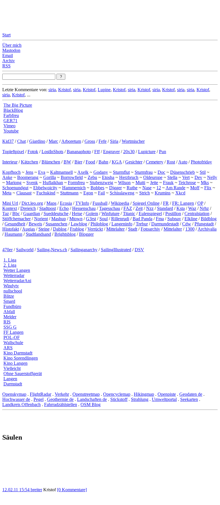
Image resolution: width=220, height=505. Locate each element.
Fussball (100, 203)
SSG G (10, 327)
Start (6, 34)
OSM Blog (90, 404)
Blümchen (51, 161)
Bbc (16, 213)
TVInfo (82, 203)
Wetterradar (13, 275)
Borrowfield (72, 177)
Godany (100, 172)
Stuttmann (69, 192)
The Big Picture (17, 105)
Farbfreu (11, 115)
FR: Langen (183, 203)
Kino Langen (15, 363)
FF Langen (13, 332)
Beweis (35, 223)
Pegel (39, 399)
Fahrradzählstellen (60, 404)
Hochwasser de (16, 399)
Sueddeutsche (56, 213)
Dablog (59, 229)
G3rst (91, 218)
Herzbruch (128, 177)
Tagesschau (109, 208)
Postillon (173, 213)
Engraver (111, 151)
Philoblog (99, 223)
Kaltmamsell (61, 172)
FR (166, 203)
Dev (198, 177)
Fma (160, 218)
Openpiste (167, 394)
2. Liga (9, 265)
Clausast (24, 192)
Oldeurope (152, 177)
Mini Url (10, 203)
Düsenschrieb (182, 172)
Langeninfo (121, 223)
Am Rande (175, 187)
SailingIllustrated (116, 249)
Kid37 (8, 141)
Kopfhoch (11, 172)
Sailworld (25, 249)
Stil (203, 172)
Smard (9, 301)
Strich (144, 192)
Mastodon (11, 50)
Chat (21, 141)
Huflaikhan (53, 182)
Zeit (139, 208)
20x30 (129, 151)
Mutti (140, 182)
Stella (172, 177)
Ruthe (132, 187)
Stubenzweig (101, 182)
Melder (9, 316)
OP (200, 203)
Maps (51, 203)
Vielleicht (12, 368)
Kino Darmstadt (17, 352)
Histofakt (10, 229)
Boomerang (27, 177)
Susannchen (56, 223)
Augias (28, 229)
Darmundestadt (165, 223)
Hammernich (74, 187)
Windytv (11, 285)
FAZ (127, 208)
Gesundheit (15, 223)
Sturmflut (121, 172)
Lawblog (79, 223)
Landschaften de (92, 399)
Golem (92, 213)
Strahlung (139, 399)
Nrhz (204, 208)
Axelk (83, 172)
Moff (194, 187)
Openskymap (14, 394)
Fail (101, 192)
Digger (115, 187)
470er (7, 249)
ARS (8, 347)
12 (158, 187)
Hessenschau (84, 208)
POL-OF (11, 337)
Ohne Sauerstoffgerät (22, 373)
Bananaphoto (79, 151)
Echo (64, 208)
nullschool (12, 290)
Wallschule (13, 342)
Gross (90, 141)
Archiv (8, 60)
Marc (53, 141)
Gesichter (133, 161)
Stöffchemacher (16, 218)
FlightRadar (40, 394)
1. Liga (9, 260)
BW (67, 161)
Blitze (8, 296)
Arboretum (71, 141)
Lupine (104, 89)
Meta (6, 192)
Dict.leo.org (32, 203)
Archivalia (207, 229)
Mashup (58, 218)
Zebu (92, 177)
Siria (114, 141)
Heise (77, 213)
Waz (192, 208)
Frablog (77, 229)
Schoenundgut (15, 187)
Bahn (103, 161)
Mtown (75, 218)
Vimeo (9, 125)
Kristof (64, 89)
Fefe (103, 141)
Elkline (190, 218)
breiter (36, 489)
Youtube (11, 130)
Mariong (13, 182)
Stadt (132, 229)
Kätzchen (29, 161)
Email (7, 55)
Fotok (33, 151)
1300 (190, 229)
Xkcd (180, 192)
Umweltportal (164, 399)
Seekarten (189, 399)
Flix (207, 187)
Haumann (13, 234)
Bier (78, 161)
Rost (171, 161)
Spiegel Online (146, 203)
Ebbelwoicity (45, 187)
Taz (5, 213)
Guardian (31, 213)
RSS (6, 65)
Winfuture (110, 213)
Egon (88, 192)
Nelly (212, 177)
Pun (162, 151)
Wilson (124, 182)
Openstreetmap (86, 394)
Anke (7, 177)
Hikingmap (144, 394)
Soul (103, 218)
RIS (7, 321)
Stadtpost (47, 208)
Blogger (86, 234)
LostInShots (52, 151)
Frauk (168, 182)
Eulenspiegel (150, 213)
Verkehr (62, 394)
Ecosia (66, 203)
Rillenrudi (120, 218)
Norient (41, 218)
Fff (97, 151)
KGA (117, 161)
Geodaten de (190, 394)
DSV (139, 249)
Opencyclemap (116, 394)
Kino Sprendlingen (20, 358)
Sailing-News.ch (52, 249)
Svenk (32, 182)
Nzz (150, 208)
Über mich (11, 45)
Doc (161, 172)
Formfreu (76, 182)
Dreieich (28, 208)
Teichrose (187, 182)
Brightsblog (65, 234)
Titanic (129, 213)
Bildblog (209, 218)
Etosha (108, 177)
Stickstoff (118, 399)
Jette (154, 182)
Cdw (186, 223)
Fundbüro (12, 306)
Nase (147, 187)
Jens (29, 172)
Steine (44, 229)
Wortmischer (133, 141)
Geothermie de (60, 399)
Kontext (9, 208)
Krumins (162, 192)
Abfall (9, 311)
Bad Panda (142, 218)
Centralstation (196, 213)
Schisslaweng (122, 192)
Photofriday (201, 161)
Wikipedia (120, 203)
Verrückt (95, 229)
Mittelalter (115, 229)
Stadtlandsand (38, 234)
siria (52, 89)
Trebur (142, 223)
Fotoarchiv (150, 229)
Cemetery (154, 161)
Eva (41, 172)
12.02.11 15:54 (16, 489)
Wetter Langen (16, 270)
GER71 (10, 120)
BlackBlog (13, 110)
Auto (182, 161)
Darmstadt (12, 383)
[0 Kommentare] (72, 489)
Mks (205, 182)
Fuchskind (45, 192)
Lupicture (147, 151)
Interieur (9, 161)
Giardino (37, 141)
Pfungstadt (204, 223)
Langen (10, 378)
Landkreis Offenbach (21, 404)
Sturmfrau (144, 172)
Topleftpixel (13, 151)
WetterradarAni (17, 280)
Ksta (180, 208)
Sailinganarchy (83, 249)
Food (90, 161)
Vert (186, 177)
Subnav (174, 218)
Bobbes (97, 187)
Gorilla (49, 177)
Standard (165, 208)
